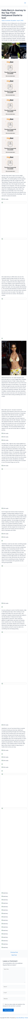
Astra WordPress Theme (22, 1017)
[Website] (14, 999)
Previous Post (14, 952)
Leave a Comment (6, 20)
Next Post (14, 955)
